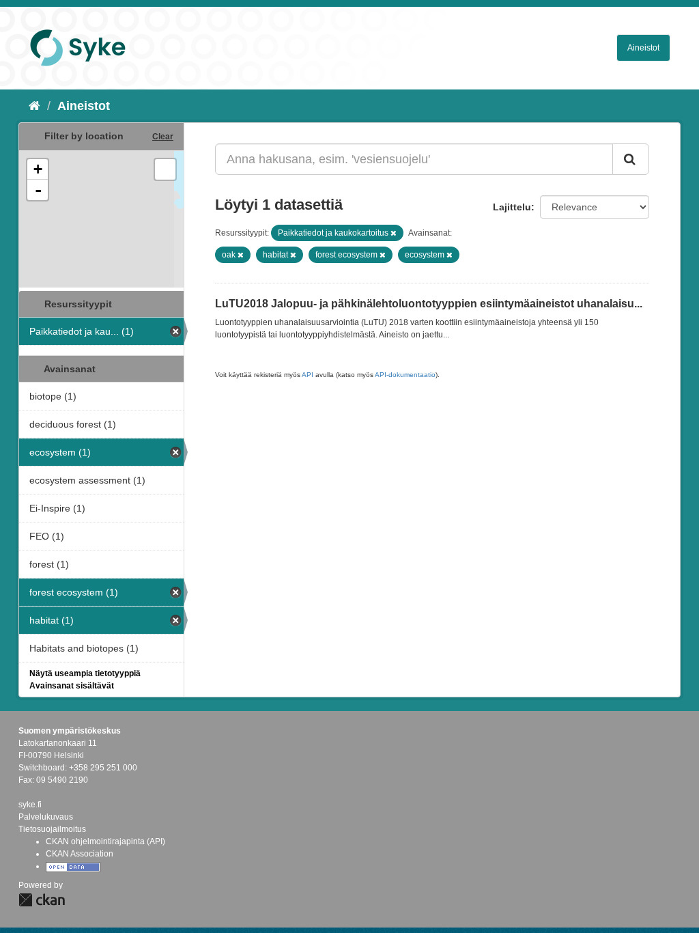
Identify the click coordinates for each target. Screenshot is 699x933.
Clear (162, 136)
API (307, 374)
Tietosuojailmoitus (52, 829)
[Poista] (393, 233)
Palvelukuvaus (45, 817)
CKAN (41, 900)
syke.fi (30, 804)
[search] (630, 159)
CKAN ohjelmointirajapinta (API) (105, 841)
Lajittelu (512, 206)
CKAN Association (79, 854)
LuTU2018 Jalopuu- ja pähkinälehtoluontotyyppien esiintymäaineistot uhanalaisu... (428, 303)
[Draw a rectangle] (165, 169)
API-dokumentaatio (405, 374)
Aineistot (643, 48)
